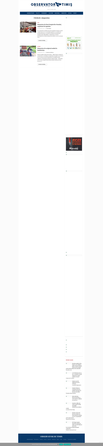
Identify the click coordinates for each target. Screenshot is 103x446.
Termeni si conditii (67, 444)
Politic (38, 13)
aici (57, 444)
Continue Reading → (42, 40)
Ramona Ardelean (49, 52)
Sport (75, 13)
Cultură (51, 13)
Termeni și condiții (72, 439)
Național (57, 13)
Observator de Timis (51, 436)
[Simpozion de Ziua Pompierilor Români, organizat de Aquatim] (28, 27)
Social (70, 13)
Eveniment (44, 13)
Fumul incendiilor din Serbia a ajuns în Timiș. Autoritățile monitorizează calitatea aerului (73, 406)
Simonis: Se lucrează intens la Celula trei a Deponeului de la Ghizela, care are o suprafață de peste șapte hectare (74, 415)
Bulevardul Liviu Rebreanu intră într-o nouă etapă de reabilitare (77, 397)
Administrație (30, 13)
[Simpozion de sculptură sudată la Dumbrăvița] (28, 50)
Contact (65, 439)
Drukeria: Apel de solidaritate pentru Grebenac (76, 382)
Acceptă (61, 444)
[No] (101, 444)
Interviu (49, 439)
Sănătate (63, 13)
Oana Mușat (48, 28)
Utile (38, 22)
